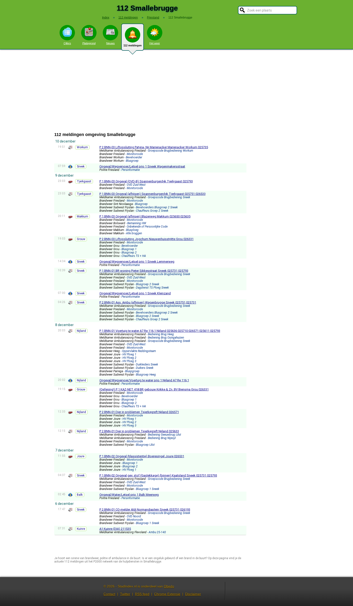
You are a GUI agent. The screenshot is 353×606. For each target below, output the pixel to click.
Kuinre (81, 529)
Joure (80, 456)
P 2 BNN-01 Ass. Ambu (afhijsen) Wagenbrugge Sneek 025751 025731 (147, 302)
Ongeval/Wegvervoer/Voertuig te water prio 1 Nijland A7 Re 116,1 (144, 380)
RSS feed (142, 594)
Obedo (169, 586)
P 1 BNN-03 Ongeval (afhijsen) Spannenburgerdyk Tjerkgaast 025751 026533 (152, 194)
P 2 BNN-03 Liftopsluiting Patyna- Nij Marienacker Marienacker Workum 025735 (153, 147)
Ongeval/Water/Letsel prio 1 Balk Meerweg (129, 494)
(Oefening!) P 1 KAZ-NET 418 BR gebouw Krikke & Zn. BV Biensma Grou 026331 (154, 389)
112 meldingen (132, 45)
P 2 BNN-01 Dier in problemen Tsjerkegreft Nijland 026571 (139, 412)
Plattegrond (89, 43)
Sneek (81, 166)
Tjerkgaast (84, 181)
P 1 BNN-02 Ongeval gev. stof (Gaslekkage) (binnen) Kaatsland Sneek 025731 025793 (158, 475)
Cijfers (67, 43)
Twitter (125, 594)
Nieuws (110, 43)
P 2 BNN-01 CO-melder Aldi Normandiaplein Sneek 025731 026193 (144, 509)
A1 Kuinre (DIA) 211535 (115, 529)
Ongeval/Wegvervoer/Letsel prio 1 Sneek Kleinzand (135, 293)
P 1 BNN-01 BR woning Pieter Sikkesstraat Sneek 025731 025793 (143, 270)
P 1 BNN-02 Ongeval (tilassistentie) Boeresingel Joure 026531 (141, 456)
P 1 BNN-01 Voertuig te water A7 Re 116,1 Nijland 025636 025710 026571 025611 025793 (159, 331)
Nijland (81, 331)
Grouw (81, 239)
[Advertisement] (176, 90)
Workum (82, 147)
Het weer (154, 43)
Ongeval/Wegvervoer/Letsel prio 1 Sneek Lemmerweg (136, 261)
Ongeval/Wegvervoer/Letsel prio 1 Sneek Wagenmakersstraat (142, 166)
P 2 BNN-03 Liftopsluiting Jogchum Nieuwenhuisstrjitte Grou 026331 (146, 239)
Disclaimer (193, 594)
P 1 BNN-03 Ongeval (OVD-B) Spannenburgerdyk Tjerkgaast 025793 (146, 181)
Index (105, 17)
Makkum (82, 216)
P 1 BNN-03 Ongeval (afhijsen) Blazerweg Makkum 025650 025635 (144, 216)
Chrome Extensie (167, 594)
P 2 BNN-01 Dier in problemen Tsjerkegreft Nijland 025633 (139, 431)
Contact (109, 594)
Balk (80, 494)
